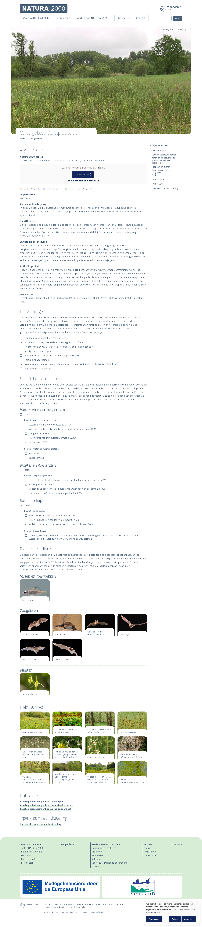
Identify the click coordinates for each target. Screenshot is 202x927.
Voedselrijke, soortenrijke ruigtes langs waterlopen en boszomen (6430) (67, 488)
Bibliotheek (27, 862)
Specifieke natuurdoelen (164, 154)
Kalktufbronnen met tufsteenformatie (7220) (52, 437)
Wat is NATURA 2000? (32, 847)
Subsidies (96, 859)
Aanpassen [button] (154, 919)
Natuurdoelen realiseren (104, 847)
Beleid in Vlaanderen (32, 851)
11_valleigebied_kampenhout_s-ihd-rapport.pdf (45, 808)
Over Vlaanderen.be (68, 912)
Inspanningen (159, 150)
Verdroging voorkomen (37, 359)
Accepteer (189, 919)
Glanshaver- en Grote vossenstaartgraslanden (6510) (56, 493)
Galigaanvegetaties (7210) (42, 433)
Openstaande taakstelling (165, 188)
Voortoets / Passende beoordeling (110, 862)
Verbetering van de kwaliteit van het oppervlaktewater (53, 355)
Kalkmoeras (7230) (38, 442)
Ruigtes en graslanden (161, 160)
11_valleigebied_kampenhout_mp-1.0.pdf (41, 801)
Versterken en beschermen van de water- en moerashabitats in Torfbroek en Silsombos (70, 364)
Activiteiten (150, 851)
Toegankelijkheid (97, 912)
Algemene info (159, 145)
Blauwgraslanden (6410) (41, 484)
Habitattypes (158, 179)
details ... (29, 414)
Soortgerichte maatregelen (39, 351)
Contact (140, 18)
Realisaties (97, 855)
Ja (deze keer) (83, 174)
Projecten (97, 851)
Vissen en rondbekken (161, 170)
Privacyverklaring (51, 912)
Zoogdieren (156, 172)
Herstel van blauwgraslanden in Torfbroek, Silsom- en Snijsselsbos (59, 346)
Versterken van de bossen (38, 368)
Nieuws (147, 847)
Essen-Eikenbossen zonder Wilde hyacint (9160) (54, 519)
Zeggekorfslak (36, 457)
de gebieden (36, 138)
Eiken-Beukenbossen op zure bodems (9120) (52, 515)
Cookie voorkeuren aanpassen (83, 180)
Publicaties (157, 183)
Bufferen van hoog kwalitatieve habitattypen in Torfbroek (55, 342)
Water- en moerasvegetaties (164, 158)
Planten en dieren (161, 166)
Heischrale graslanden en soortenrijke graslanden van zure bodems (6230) (68, 480)
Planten (155, 175)
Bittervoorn (35, 453)
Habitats (25, 855)
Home (22, 138)
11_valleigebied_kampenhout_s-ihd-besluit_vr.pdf (46, 805)
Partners (96, 866)
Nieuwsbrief (150, 855)
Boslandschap (158, 163)
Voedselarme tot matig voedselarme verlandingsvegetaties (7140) (63, 429)
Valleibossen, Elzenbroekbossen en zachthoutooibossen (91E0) (61, 524)
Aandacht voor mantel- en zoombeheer (45, 337)
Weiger (175, 919)
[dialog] (171, 912)
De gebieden (63, 18)
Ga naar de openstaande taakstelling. (41, 824)
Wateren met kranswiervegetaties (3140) (50, 424)
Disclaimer (83, 912)
